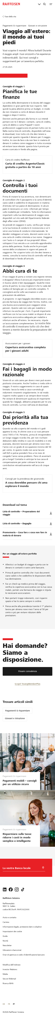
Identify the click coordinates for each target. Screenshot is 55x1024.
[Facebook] (11, 889)
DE (4, 1004)
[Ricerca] (44, 4)
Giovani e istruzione (15, 718)
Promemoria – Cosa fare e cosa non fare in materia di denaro (25, 534)
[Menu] (50, 4)
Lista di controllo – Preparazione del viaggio (21, 513)
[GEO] (43, 867)
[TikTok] (23, 889)
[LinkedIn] (5, 889)
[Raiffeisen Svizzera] (11, 4)
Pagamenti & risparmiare (17, 710)
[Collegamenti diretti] (39, 4)
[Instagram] (17, 889)
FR (9, 1004)
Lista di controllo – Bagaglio (17, 523)
